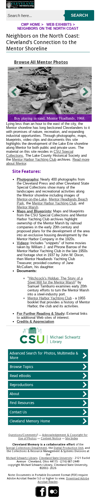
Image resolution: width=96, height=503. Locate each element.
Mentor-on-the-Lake (32, 199)
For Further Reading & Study (40, 314)
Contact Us (18, 412)
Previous (14, 92)
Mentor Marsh (27, 207)
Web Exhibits (59, 25)
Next (85, 92)
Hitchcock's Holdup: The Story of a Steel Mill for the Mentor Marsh (55, 280)
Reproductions (21, 385)
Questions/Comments (22, 434)
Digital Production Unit (68, 447)
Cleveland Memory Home (30, 421)
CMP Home (30, 25)
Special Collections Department (26, 447)
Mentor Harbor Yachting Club (34, 159)
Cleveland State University (55, 458)
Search (79, 15)
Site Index (71, 438)
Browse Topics (21, 367)
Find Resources (22, 403)
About (14, 394)
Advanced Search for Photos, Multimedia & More (44, 355)
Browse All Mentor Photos (41, 62)
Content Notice (51, 438)
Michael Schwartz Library (21, 458)
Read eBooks (20, 376)
